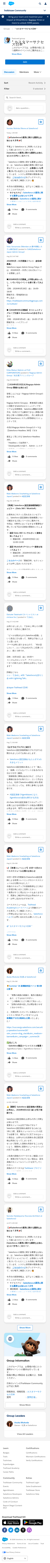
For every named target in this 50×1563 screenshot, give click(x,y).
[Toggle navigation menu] (44, 10)
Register (32, 20)
